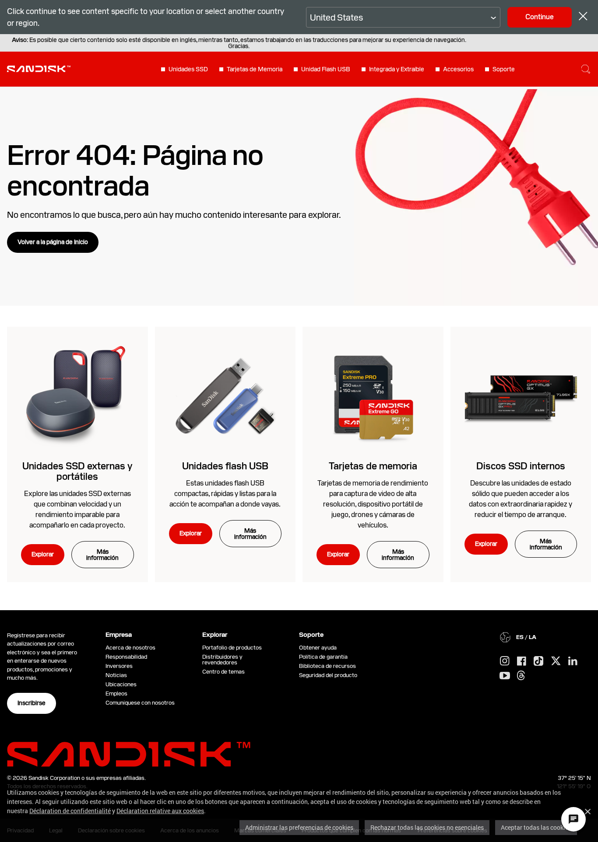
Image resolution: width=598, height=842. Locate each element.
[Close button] (583, 17)
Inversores (119, 666)
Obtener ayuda (318, 647)
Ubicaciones (121, 684)
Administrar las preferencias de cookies (299, 827)
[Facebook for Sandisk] (521, 662)
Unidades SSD (188, 69)
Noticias (116, 675)
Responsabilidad (126, 656)
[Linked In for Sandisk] (572, 661)
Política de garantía (323, 656)
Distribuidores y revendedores (222, 659)
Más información (102, 555)
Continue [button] (539, 16)
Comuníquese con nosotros (140, 702)
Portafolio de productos (232, 647)
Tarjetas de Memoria (254, 69)
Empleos (116, 693)
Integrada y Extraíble (396, 69)
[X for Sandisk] (556, 661)
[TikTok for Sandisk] (538, 661)
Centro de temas (223, 671)
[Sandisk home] (38, 68)
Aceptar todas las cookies (536, 827)
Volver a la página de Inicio (53, 242)
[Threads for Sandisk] (521, 676)
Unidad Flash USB (325, 69)
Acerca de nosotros (130, 647)
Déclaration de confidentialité (70, 811)
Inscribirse (32, 703)
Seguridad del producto (328, 675)
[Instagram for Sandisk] (505, 661)
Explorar (43, 554)
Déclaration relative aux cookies (160, 811)
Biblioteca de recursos (327, 666)
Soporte (503, 69)
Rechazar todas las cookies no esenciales (427, 827)
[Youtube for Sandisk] (505, 676)
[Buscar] (585, 69)
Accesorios (458, 69)
